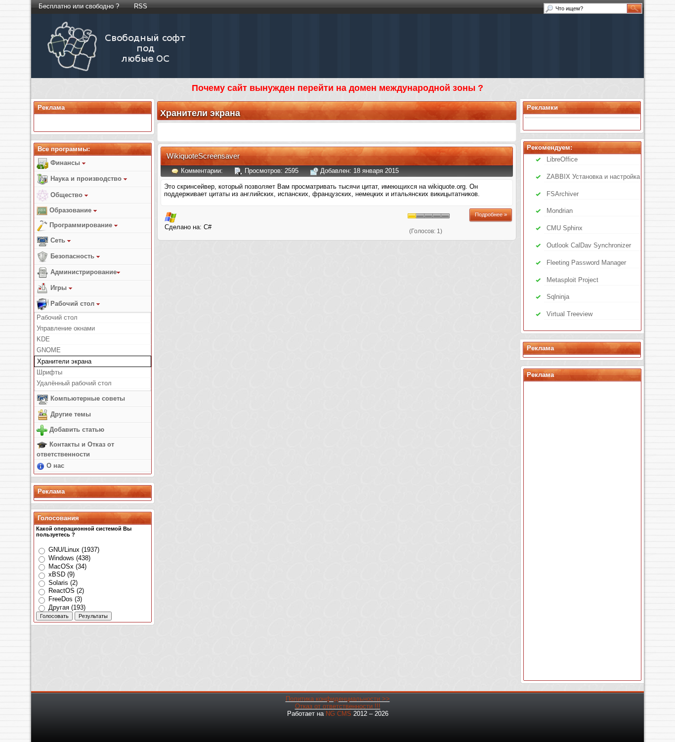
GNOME (49, 350)
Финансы (65, 162)
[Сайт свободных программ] (118, 71)
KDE (43, 339)
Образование (70, 210)
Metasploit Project (572, 280)
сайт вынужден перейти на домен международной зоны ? (355, 88)
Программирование (80, 225)
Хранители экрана (64, 361)
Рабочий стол (72, 303)
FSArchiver (563, 194)
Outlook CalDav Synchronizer (589, 245)
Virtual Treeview (569, 314)
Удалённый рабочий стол (74, 383)
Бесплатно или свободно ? (79, 6)
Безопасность (72, 256)
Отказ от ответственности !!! (337, 706)
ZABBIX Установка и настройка (593, 176)
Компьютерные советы (86, 398)
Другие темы (69, 414)
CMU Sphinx (565, 228)
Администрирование (82, 272)
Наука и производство (86, 178)
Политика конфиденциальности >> (338, 698)
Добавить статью (75, 429)
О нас (54, 465)
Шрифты (49, 372)
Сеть (57, 240)
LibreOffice (562, 159)
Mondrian (560, 210)
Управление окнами (66, 328)
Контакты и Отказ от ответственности (75, 449)
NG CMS (338, 713)
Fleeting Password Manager (586, 262)
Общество (66, 195)
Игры (58, 287)
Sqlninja (558, 296)
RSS (140, 6)
